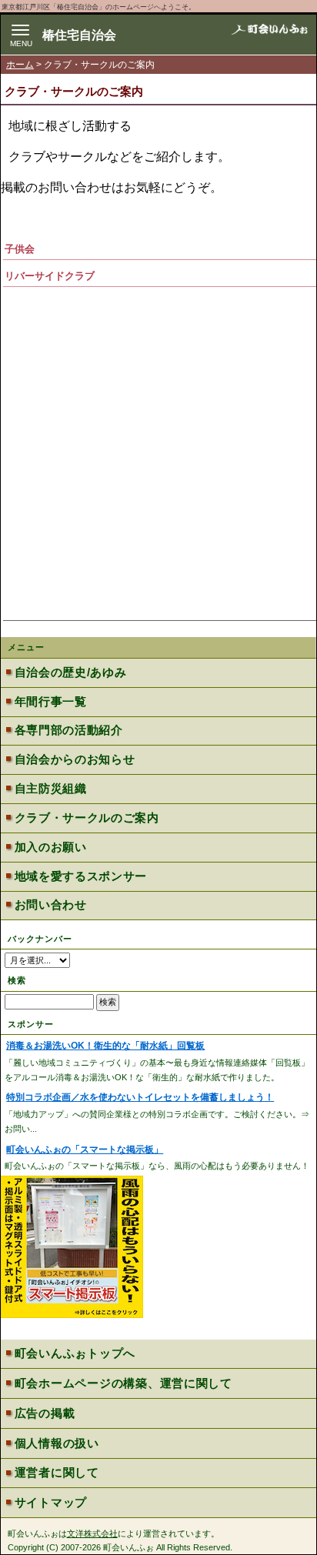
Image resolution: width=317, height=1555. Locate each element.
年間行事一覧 (51, 702)
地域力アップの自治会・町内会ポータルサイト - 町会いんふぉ (269, 34)
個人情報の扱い (57, 1443)
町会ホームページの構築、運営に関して (123, 1383)
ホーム (20, 64)
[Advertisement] (158, 452)
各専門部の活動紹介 (69, 730)
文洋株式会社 (92, 1533)
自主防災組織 (51, 789)
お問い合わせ (51, 905)
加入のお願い (51, 847)
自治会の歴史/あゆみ (71, 672)
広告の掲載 (45, 1413)
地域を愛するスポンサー (81, 876)
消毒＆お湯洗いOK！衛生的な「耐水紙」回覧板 (105, 1045)
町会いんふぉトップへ (75, 1353)
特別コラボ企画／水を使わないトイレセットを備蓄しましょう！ (140, 1097)
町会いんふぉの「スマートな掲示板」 (84, 1149)
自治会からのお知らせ (75, 759)
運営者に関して (57, 1473)
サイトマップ (51, 1503)
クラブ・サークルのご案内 (87, 818)
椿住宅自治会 (79, 35)
